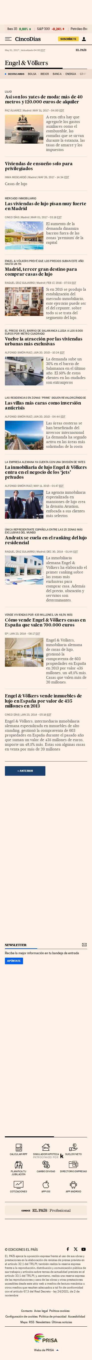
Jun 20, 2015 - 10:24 (49, 352)
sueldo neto (73, 1154)
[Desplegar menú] (8, 39)
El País (81, 49)
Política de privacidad (52, 1316)
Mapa (23, 1322)
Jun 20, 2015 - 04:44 (49, 416)
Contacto (27, 1310)
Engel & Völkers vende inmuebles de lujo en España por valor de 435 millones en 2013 (43, 701)
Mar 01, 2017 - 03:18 (46, 217)
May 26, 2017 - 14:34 (53, 177)
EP (6, 633)
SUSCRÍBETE (68, 39)
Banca (57, 74)
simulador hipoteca (46, 1154)
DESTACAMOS (16, 73)
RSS (31, 1322)
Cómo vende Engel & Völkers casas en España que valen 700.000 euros (45, 622)
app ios (45, 1191)
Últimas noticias (62, 1322)
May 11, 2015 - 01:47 (49, 486)
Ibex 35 (12, 29)
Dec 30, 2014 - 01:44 (62, 551)
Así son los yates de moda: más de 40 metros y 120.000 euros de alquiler (44, 99)
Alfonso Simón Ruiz (18, 352)
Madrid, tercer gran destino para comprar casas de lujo (41, 272)
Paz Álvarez (13, 110)
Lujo (8, 91)
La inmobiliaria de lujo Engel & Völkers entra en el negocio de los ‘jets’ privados (46, 473)
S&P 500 (43, 29)
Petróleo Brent (81, 29)
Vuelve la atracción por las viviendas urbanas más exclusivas (43, 341)
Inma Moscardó (15, 177)
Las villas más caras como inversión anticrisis (43, 405)
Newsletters (43, 1322)
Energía (71, 74)
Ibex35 (44, 74)
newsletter (15, 945)
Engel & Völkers (26, 63)
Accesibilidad (76, 1316)
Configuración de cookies (21, 1316)
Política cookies (59, 1310)
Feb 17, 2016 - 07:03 (61, 283)
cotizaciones (18, 1191)
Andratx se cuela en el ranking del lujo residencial (46, 540)
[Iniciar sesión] (83, 39)
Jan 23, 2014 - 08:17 (25, 633)
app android (73, 1191)
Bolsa (32, 74)
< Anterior (25, 771)
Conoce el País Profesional (46, 1210)
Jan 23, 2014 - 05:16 (36, 714)
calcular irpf (18, 1154)
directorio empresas (73, 1171)
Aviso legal (41, 1310)
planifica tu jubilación (18, 1173)
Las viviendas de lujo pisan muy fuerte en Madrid (45, 206)
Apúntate (14, 961)
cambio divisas (46, 1171)
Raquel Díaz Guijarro (20, 283)
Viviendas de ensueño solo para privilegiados (39, 166)
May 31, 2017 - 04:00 (48, 110)
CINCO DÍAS (12, 217)
